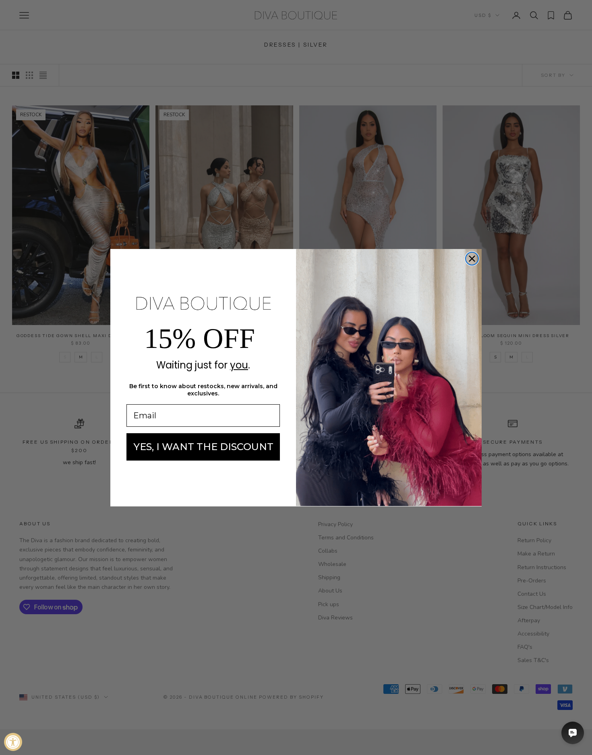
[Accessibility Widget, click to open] (13, 742)
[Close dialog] (472, 258)
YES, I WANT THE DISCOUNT (203, 447)
